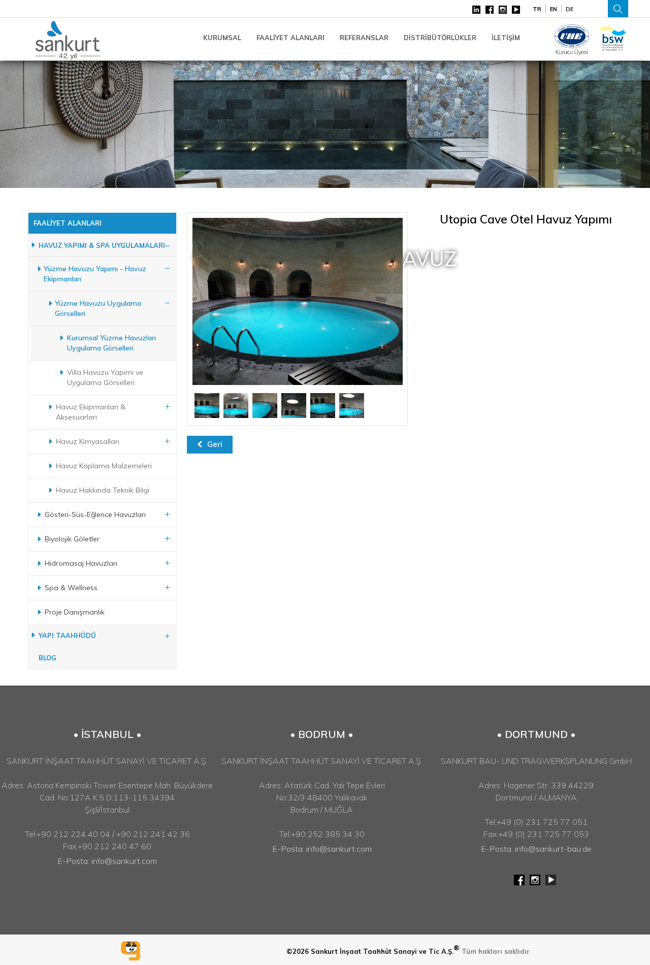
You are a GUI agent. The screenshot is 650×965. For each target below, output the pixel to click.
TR (537, 9)
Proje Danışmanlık (75, 612)
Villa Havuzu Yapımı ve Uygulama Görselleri (105, 377)
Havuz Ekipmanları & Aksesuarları (90, 412)
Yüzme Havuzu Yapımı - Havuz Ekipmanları (95, 273)
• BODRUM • (321, 734)
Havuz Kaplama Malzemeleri (104, 465)
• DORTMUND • (536, 734)
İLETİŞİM (506, 38)
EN (553, 9)
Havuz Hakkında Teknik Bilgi (102, 490)
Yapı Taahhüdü (67, 635)
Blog (47, 658)
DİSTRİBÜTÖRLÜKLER (440, 38)
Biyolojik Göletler (72, 538)
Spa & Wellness (71, 587)
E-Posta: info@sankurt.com (107, 861)
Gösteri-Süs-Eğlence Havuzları (95, 514)
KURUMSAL (222, 38)
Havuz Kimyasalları (87, 441)
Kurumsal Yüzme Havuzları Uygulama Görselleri (111, 342)
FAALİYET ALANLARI (290, 38)
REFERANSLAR (364, 38)
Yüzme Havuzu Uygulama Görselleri (98, 308)
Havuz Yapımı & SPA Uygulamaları (102, 245)
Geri (214, 444)
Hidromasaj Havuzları (81, 563)
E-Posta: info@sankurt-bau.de (536, 849)
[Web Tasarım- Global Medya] (130, 950)
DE (569, 9)
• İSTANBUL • (107, 734)
